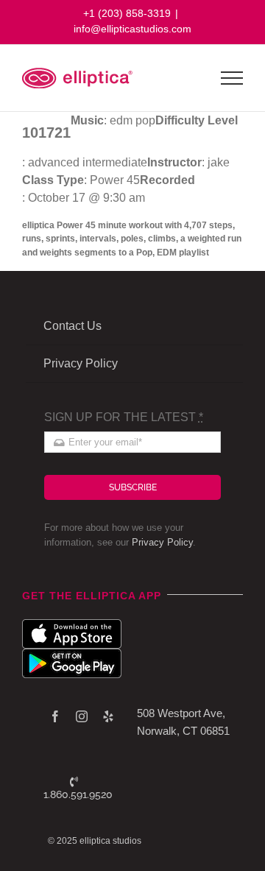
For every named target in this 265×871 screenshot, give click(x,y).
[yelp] (108, 716)
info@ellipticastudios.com (132, 29)
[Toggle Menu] (232, 78)
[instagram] (82, 716)
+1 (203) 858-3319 (127, 13)
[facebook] (55, 716)
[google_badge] (71, 654)
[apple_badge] (71, 624)
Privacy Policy (162, 542)
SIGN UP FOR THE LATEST (123, 417)
